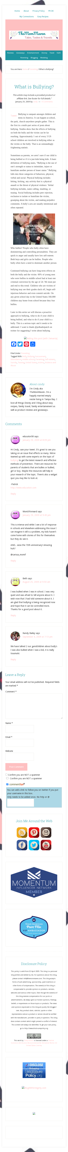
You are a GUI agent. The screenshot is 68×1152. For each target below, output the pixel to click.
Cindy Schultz (29, 1040)
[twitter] (34, 850)
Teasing (21, 362)
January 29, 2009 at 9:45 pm (37, 515)
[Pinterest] (34, 837)
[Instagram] (46, 837)
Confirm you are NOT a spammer (23, 775)
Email (8, 737)
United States (31, 362)
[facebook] (22, 850)
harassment (40, 356)
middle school (28, 359)
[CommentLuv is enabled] (17, 784)
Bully (24, 356)
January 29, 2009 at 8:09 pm (37, 440)
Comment (11, 691)
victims (41, 362)
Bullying (31, 356)
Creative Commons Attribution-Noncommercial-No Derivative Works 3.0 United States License (34, 1043)
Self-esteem (50, 359)
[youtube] (46, 850)
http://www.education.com (23, 487)
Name (9, 723)
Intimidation (16, 359)
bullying (14, 460)
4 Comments (47, 102)
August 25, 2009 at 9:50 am (36, 582)
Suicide (14, 362)
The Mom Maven (34, 35)
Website (9, 751)
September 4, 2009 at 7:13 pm (38, 636)
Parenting (25, 353)
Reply (13, 494)
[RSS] (22, 837)
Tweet (14, 115)
